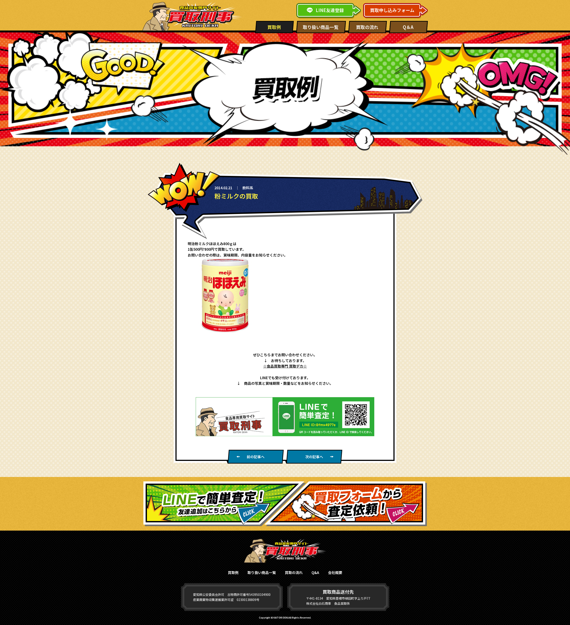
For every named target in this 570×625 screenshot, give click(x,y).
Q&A (315, 572)
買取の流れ (367, 27)
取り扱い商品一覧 (320, 27)
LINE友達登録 (330, 10)
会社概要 (335, 572)
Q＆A (408, 27)
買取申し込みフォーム (392, 10)
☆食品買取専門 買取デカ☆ (285, 366)
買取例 (274, 27)
